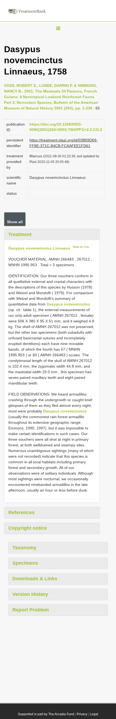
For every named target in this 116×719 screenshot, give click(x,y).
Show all (15, 222)
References (21, 512)
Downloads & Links (34, 578)
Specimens (25, 563)
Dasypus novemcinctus (68, 304)
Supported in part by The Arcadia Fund (46, 714)
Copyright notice (27, 528)
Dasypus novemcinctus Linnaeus (39, 248)
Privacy (82, 714)
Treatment (20, 234)
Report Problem (30, 610)
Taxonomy (24, 547)
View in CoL (81, 246)
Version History (30, 594)
